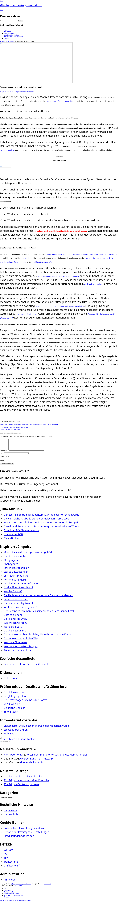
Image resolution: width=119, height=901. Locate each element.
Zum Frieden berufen (16, 599)
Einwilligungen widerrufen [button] (19, 836)
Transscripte (11, 861)
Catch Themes (18, 885)
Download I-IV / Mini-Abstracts (21, 530)
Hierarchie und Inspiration (25, 314)
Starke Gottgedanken (16, 571)
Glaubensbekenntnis (15, 556)
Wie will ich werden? (15, 622)
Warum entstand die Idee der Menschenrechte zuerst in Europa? (41, 522)
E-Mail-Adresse (4, 457)
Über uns (6, 38)
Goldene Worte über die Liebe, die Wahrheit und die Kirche (37, 634)
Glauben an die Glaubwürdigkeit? (23, 776)
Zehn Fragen (11, 711)
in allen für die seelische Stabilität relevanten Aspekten (67, 254)
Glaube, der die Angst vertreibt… (21, 884)
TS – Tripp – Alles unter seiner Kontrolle (26, 780)
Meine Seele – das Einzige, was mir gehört (28, 552)
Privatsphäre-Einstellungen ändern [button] (24, 828)
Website (2, 460)
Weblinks (9, 733)
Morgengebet (12, 560)
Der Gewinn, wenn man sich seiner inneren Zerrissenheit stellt (39, 611)
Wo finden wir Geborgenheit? (20, 607)
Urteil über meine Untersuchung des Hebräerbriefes (57, 754)
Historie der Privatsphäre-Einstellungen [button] (26, 832)
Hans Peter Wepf (13, 754)
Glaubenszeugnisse (15, 630)
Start (5, 30)
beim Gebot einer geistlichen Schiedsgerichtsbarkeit (58, 276)
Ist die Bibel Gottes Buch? (18, 587)
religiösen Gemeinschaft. (42, 262)
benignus (17, 92)
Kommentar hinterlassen (27, 92)
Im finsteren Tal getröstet (18, 603)
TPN (6, 857)
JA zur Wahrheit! (13, 704)
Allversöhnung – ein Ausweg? (36, 758)
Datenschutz (11, 814)
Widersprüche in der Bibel (50, 424)
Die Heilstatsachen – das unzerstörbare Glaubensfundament (38, 595)
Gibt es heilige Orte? (15, 618)
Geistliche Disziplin (14, 707)
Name (2, 453)
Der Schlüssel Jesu (14, 692)
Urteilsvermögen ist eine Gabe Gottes (25, 700)
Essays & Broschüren (16, 729)
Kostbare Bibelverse (15, 642)
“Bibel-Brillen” (11, 538)
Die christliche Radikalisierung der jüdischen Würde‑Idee (36, 518)
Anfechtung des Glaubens (11, 35)
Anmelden (10, 879)
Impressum (10, 810)
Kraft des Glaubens (9, 33)
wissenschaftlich (7, 150)
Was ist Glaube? (13, 591)
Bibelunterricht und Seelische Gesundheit (28, 664)
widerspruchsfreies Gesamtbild (59, 101)
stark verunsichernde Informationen (103, 254)
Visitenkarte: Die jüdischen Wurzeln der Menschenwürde (36, 725)
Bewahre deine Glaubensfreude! (13, 36)
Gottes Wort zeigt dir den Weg (21, 638)
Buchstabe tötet (15, 424)
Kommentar (4, 450)
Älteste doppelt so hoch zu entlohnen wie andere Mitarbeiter (60, 306)
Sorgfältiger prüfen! (15, 696)
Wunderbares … (8, 31)
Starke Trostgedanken (16, 567)
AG (5, 853)
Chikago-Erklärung (26, 424)
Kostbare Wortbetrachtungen (20, 646)
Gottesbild (26, 258)
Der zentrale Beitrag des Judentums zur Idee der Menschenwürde (41, 514)
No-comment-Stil (13, 534)
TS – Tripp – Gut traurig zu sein (21, 784)
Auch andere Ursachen (93, 284)
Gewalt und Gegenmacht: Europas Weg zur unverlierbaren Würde (41, 526)
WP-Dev (8, 850)
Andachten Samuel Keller (18, 650)
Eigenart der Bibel (9, 41)
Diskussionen (11, 678)
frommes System (37, 424)
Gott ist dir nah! (13, 615)
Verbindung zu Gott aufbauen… (22, 583)
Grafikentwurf (12, 865)
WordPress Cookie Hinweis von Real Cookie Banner (15, 900)
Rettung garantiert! (15, 579)
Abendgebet (11, 564)
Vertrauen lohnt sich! (16, 575)
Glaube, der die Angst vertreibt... (21, 5)
